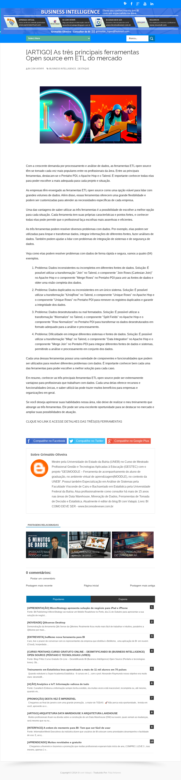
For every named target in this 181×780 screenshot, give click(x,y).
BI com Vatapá (85, 773)
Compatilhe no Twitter (89, 440)
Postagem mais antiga (142, 585)
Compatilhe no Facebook (49, 440)
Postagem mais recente (39, 585)
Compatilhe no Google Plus (131, 440)
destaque (83, 68)
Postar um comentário (42, 578)
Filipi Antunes (114, 773)
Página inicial (91, 585)
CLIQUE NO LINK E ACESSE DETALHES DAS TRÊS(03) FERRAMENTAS (74, 421)
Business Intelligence (62, 68)
